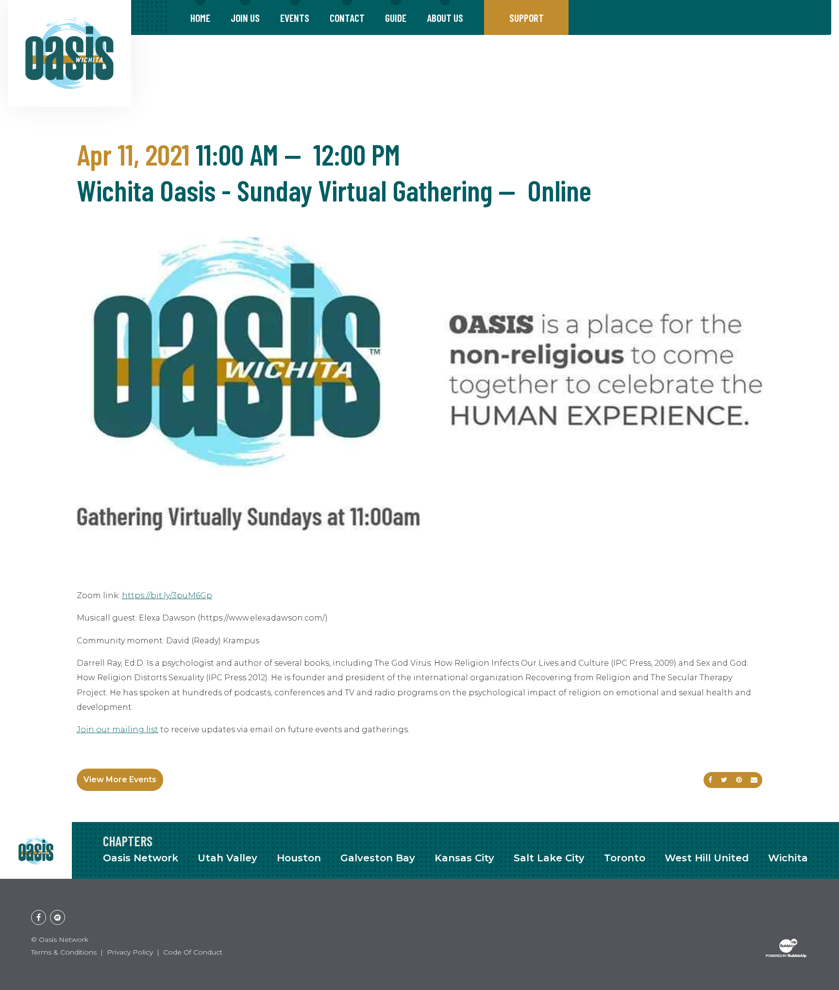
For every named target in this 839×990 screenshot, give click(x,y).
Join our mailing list (117, 729)
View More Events (120, 779)
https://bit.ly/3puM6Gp (167, 595)
